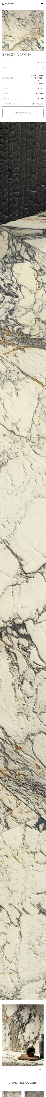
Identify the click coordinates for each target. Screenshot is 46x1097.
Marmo (40, 62)
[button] (42, 3)
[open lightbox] (23, 30)
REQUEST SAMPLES (23, 113)
